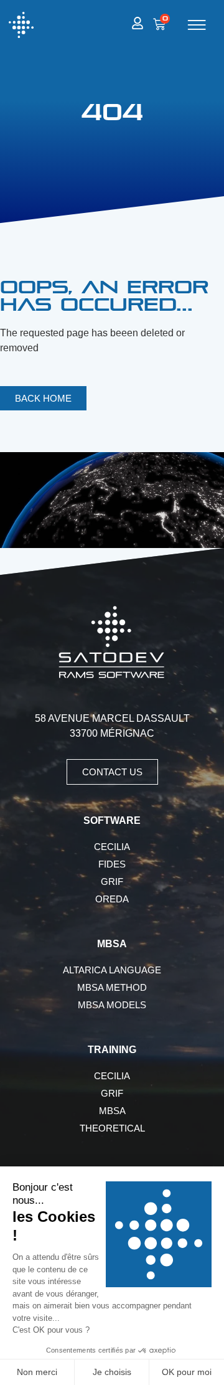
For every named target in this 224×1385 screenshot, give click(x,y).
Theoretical (112, 1128)
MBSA (112, 1110)
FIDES (112, 864)
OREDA (112, 899)
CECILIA (112, 846)
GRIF (112, 881)
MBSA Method (112, 987)
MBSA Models (112, 1005)
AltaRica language (112, 970)
